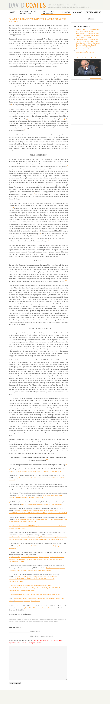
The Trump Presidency (50, 12)
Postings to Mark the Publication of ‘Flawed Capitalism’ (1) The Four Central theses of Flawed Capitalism (88, 41)
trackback (46, 621)
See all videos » (95, 78)
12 (9, 565)
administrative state (19, 598)
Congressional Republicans (36, 598)
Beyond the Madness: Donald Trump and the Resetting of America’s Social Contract (86, 47)
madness (27, 601)
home (10, 621)
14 (9, 585)
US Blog (65, 12)
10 (9, 543)
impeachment (18, 601)
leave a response (37, 621)
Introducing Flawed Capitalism (87, 58)
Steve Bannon (35, 601)
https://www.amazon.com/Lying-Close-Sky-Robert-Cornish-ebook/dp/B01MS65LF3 (35, 594)
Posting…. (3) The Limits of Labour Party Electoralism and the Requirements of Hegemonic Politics (88, 31)
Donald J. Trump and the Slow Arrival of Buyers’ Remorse (86, 52)
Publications (93, 12)
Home (12, 12)
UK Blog (77, 12)
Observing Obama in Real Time (28, 12)
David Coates (27, 5)
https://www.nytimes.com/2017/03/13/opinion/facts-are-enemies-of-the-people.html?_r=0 (36, 471)
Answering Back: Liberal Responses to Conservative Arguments (37, 608)
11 (9, 552)
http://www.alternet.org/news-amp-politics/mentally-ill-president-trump (42, 504)
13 (9, 574)
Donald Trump (50, 598)
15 (9, 594)
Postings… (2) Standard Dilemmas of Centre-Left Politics (87, 36)
